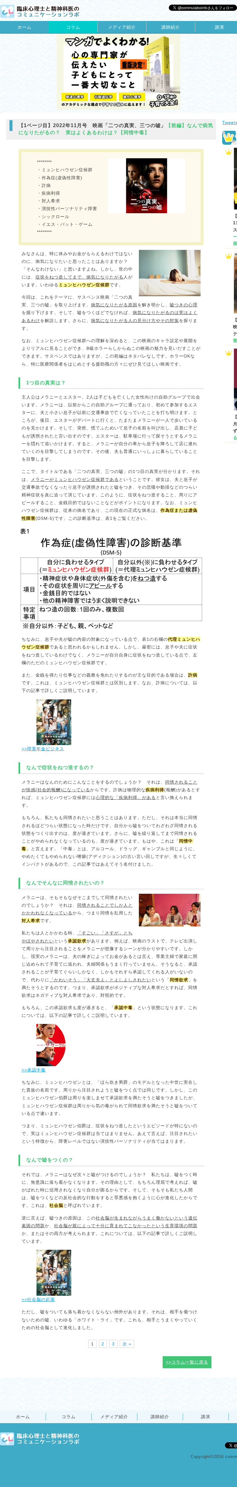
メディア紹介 (122, 27)
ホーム (24, 27)
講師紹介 (170, 27)
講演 (205, 1416)
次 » (127, 1343)
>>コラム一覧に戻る (187, 1362)
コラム (73, 27)
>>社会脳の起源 (38, 1299)
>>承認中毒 (34, 1069)
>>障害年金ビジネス (43, 748)
